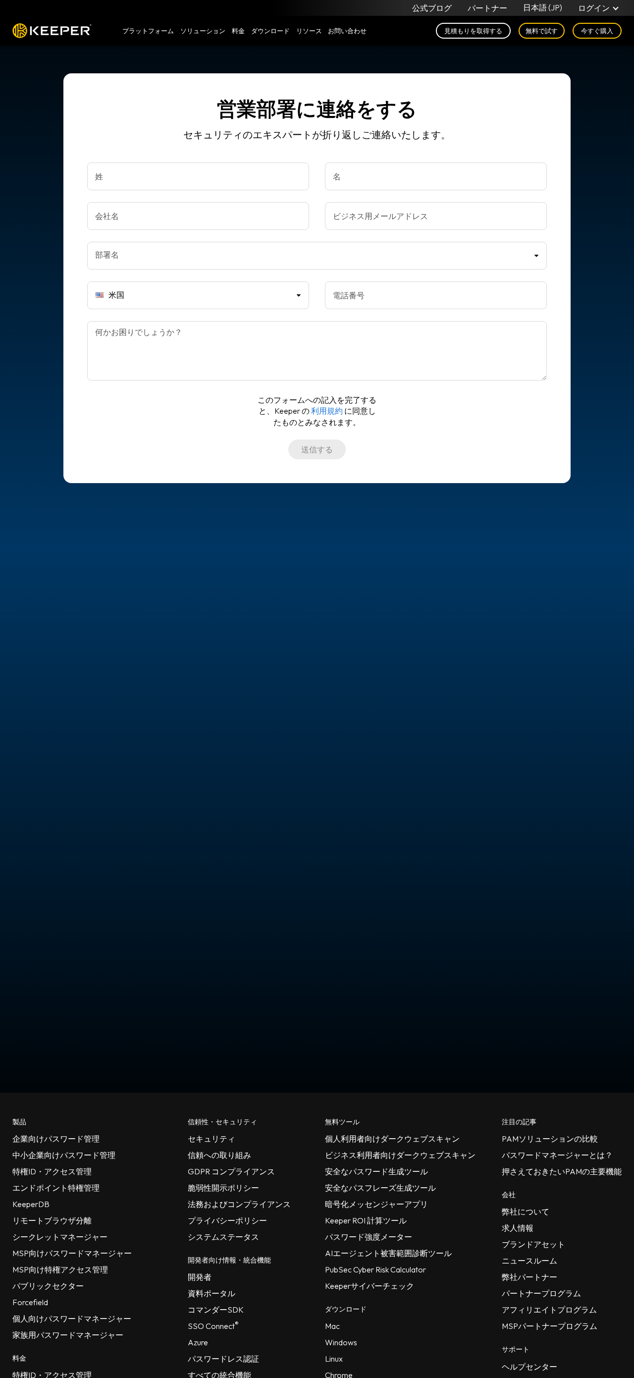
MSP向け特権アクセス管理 (60, 1269)
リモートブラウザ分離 (52, 1220)
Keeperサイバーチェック (369, 1286)
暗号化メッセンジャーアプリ (376, 1204)
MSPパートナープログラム (549, 1326)
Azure (198, 1342)
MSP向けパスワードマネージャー (72, 1253)
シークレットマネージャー (59, 1237)
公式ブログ (432, 8)
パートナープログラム (541, 1293)
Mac (332, 1326)
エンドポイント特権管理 (56, 1188)
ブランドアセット (533, 1244)
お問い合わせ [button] (347, 31)
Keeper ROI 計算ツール (366, 1220)
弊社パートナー (529, 1277)
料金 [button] (238, 31)
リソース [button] (309, 31)
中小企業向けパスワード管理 (63, 1155)
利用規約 (327, 411)
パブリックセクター (48, 1286)
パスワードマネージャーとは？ (557, 1155)
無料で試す (542, 31)
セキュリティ (211, 1139)
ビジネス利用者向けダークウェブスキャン (400, 1155)
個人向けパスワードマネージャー (71, 1318)
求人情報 (517, 1228)
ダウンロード (270, 31)
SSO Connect (213, 1326)
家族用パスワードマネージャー (67, 1335)
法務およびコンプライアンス (239, 1204)
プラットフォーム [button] (148, 31)
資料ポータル (211, 1293)
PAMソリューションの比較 (550, 1139)
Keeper (52, 30)
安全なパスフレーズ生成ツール (380, 1188)
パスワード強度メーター (368, 1237)
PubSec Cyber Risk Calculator (375, 1269)
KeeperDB (31, 1204)
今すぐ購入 (597, 31)
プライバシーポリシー (227, 1220)
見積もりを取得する (473, 31)
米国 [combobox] (116, 295)
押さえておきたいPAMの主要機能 (562, 1171)
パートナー (487, 8)
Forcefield (30, 1302)
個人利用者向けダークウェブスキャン (392, 1139)
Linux (334, 1359)
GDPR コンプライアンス (231, 1171)
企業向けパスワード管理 (56, 1139)
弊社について (525, 1211)
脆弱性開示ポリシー (223, 1188)
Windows (341, 1342)
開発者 (199, 1277)
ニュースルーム (529, 1261)
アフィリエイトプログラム (549, 1310)
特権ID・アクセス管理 (52, 1171)
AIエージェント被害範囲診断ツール (388, 1253)
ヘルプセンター (529, 1367)
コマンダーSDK (216, 1310)
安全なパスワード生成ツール (376, 1171)
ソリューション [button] (202, 31)
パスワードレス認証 (223, 1359)
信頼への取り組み (219, 1155)
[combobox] (317, 256)
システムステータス (223, 1237)
